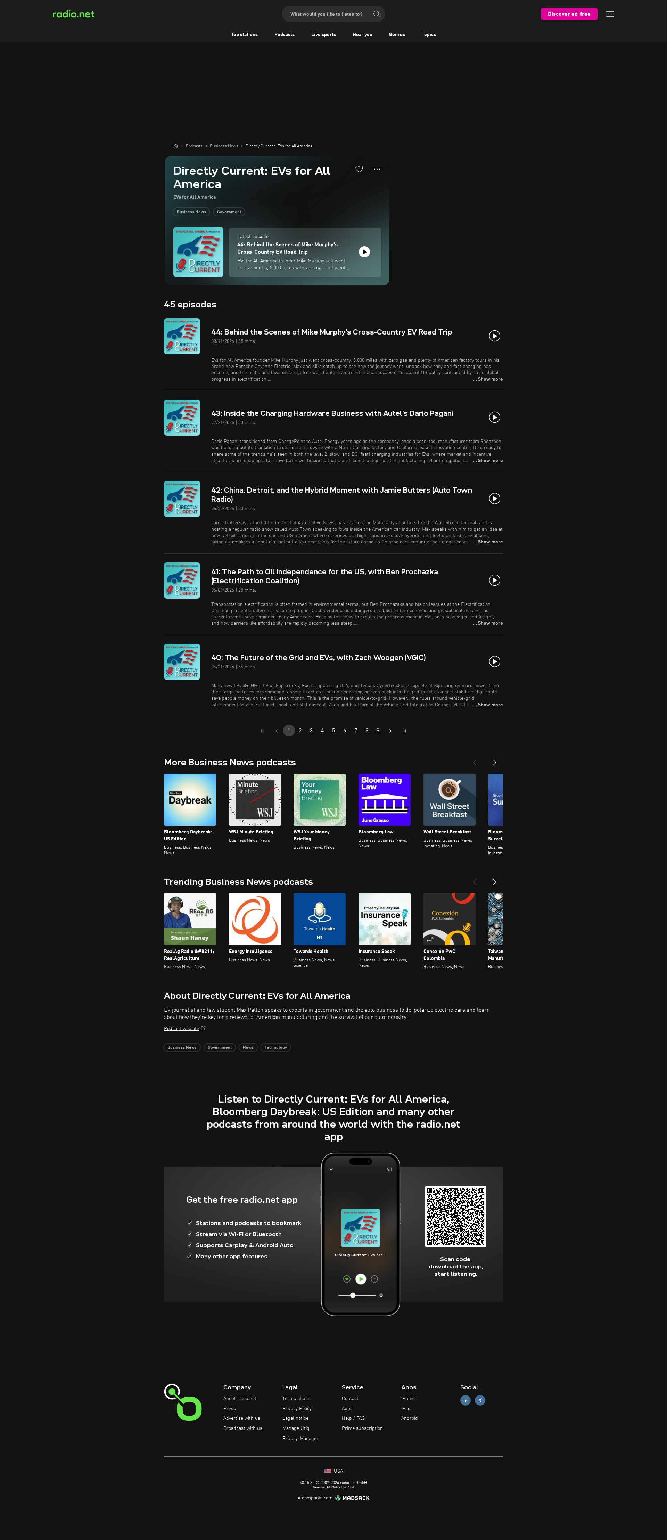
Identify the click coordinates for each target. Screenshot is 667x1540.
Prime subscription (362, 1428)
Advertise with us (241, 1418)
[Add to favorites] (359, 168)
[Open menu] (610, 14)
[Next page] (390, 730)
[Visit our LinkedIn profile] (465, 1400)
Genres (397, 34)
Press (229, 1408)
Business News (191, 212)
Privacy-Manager (300, 1438)
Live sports (323, 34)
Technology (276, 1048)
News (248, 1048)
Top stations (244, 34)
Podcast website (181, 1028)
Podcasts (284, 34)
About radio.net (239, 1398)
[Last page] (404, 730)
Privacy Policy (297, 1408)
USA (337, 1471)
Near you (362, 34)
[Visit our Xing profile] (480, 1400)
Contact (350, 1398)
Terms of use (296, 1398)
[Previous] (474, 759)
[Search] (376, 14)
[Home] (176, 146)
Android (409, 1418)
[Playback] (364, 251)
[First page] (262, 730)
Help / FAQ (353, 1418)
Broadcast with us (242, 1428)
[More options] (377, 169)
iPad (406, 1408)
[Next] (494, 759)
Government (229, 212)
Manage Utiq (296, 1428)
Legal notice (295, 1418)
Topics (429, 34)
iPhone (408, 1398)
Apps (347, 1408)
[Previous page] (276, 730)
